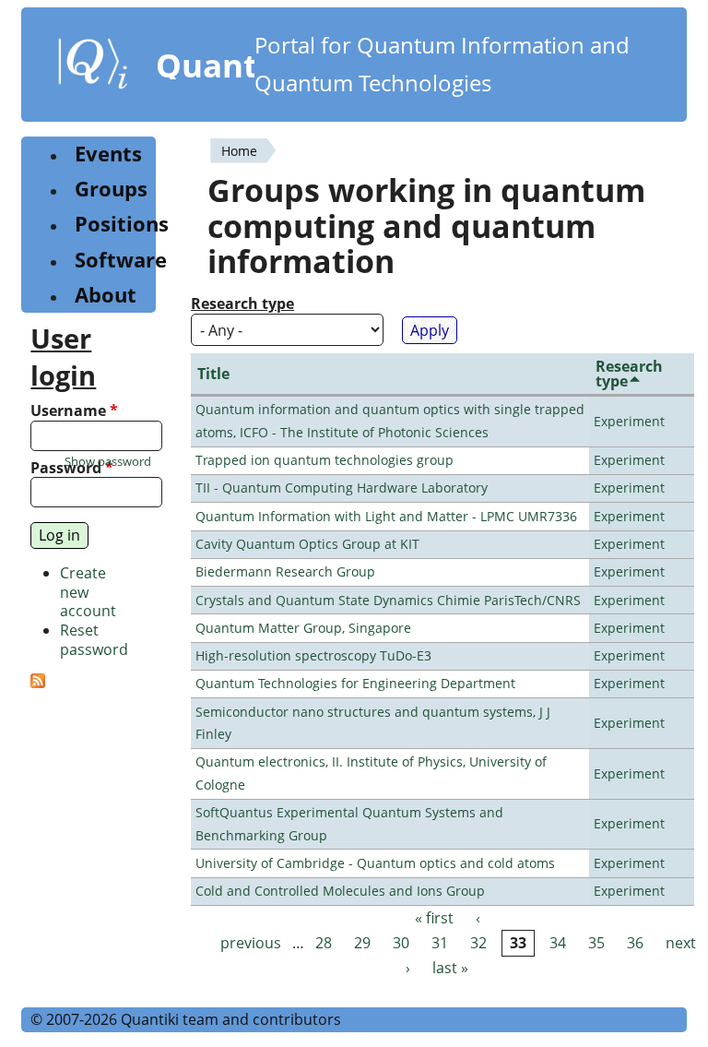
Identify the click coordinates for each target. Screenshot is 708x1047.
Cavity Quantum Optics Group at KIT (307, 544)
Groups (111, 188)
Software (121, 259)
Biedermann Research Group (285, 571)
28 (323, 943)
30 (401, 943)
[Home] (93, 67)
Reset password (94, 640)
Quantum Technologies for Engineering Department (355, 683)
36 (635, 943)
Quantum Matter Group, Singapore (303, 628)
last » (450, 968)
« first (434, 918)
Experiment (629, 421)
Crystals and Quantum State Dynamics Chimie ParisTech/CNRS (388, 600)
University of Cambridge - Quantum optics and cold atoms (375, 863)
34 (557, 943)
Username (74, 411)
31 (439, 943)
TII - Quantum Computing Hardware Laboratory (341, 487)
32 (478, 943)
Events (108, 153)
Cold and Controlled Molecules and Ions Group (340, 890)
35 (596, 943)
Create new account (88, 592)
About (105, 294)
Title (213, 373)
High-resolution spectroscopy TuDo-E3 (313, 655)
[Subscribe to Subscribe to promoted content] (37, 682)
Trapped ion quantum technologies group (324, 460)
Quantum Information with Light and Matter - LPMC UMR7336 (386, 516)
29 (362, 943)
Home (239, 151)
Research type (242, 304)
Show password (108, 462)
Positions (122, 223)
